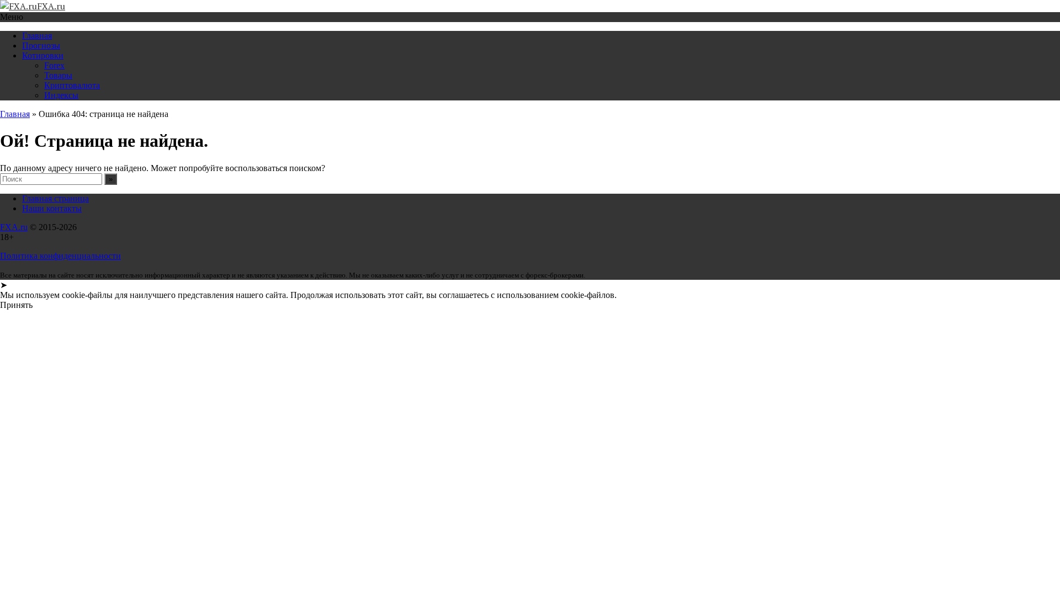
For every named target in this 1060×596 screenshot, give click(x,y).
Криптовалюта (72, 85)
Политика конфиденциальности (60, 255)
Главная (37, 35)
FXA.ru (14, 227)
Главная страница (55, 198)
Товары (58, 75)
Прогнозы (41, 45)
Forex (54, 65)
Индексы (61, 95)
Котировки (42, 55)
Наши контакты (52, 208)
